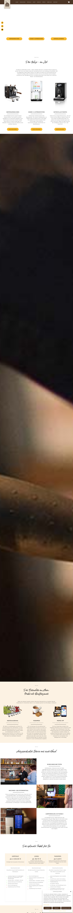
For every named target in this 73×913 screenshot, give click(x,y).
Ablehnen (56, 908)
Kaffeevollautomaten (59, 38)
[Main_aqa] (36, 94)
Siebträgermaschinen (14, 38)
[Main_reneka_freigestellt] (13, 94)
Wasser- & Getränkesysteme (36, 38)
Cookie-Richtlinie (52, 910)
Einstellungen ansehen (66, 908)
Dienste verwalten (46, 904)
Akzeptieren (47, 908)
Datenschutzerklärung (58, 910)
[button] (70, 891)
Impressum (64, 910)
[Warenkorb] (68, 2)
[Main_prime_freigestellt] (60, 94)
